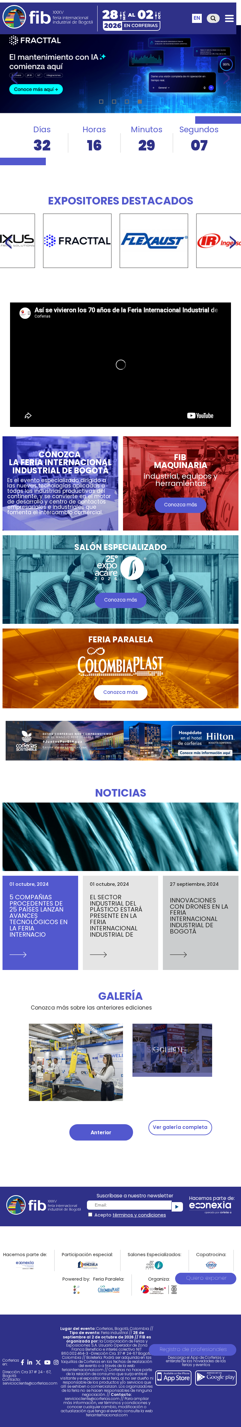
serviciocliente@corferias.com (30, 1384)
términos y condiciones (139, 1215)
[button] (101, 102)
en (197, 18)
